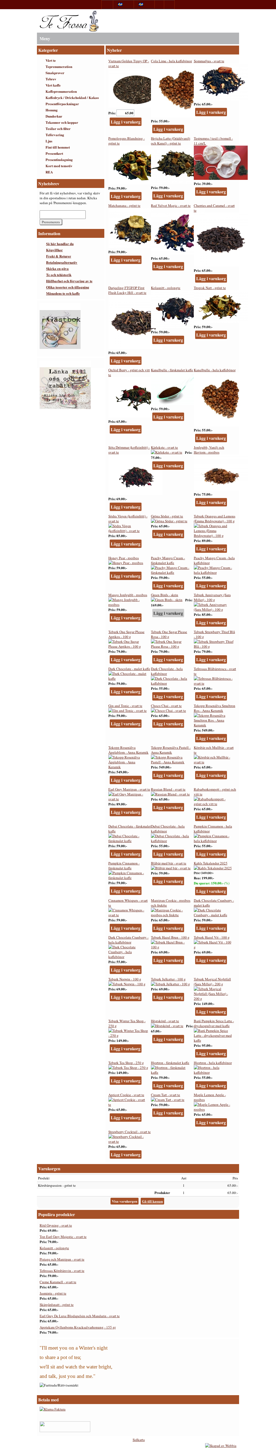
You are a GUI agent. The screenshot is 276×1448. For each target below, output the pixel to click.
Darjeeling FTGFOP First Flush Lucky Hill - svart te (127, 290)
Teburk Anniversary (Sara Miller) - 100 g (212, 597)
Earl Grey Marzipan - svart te (129, 789)
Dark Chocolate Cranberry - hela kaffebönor (128, 940)
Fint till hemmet (58, 147)
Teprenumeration (59, 66)
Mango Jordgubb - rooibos (127, 594)
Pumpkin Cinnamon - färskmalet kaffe (124, 865)
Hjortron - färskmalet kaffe (170, 1062)
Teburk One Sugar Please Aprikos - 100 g (126, 634)
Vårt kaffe (53, 85)
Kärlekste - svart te (164, 447)
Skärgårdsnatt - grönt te (57, 1304)
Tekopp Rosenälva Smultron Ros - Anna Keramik (214, 708)
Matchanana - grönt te (124, 205)
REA (49, 171)
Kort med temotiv (59, 165)
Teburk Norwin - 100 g (124, 979)
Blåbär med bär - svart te (168, 863)
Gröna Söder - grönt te (167, 516)
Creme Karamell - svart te (58, 1281)
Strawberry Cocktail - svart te (129, 1131)
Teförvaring (55, 134)
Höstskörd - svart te (165, 1020)
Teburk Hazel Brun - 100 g (170, 937)
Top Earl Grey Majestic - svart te (63, 1236)
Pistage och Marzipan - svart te (62, 1259)
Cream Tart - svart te (165, 1094)
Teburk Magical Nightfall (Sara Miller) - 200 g (212, 981)
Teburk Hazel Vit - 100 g (212, 937)
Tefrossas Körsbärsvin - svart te (62, 1270)
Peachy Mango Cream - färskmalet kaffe (168, 560)
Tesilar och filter (58, 128)
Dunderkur (54, 116)
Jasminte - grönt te (53, 1293)
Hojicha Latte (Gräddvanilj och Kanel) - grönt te (170, 141)
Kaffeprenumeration (61, 91)
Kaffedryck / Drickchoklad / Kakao (72, 97)
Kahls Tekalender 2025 (210, 863)
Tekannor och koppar (62, 122)
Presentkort (54, 153)
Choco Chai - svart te (166, 705)
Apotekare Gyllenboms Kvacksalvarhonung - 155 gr (78, 1327)
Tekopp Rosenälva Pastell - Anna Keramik (171, 750)
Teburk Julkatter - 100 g (168, 979)
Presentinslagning (59, 159)
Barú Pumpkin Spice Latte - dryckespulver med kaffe (214, 1023)
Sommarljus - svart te (209, 61)
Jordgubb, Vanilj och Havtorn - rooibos (209, 450)
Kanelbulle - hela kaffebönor (215, 370)
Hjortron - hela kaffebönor (213, 1062)
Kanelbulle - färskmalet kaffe (172, 370)
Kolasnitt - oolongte (165, 287)
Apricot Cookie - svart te (126, 1094)
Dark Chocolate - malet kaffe (129, 668)
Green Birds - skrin (164, 594)
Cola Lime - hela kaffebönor (171, 61)
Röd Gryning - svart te (56, 1225)
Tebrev (51, 78)
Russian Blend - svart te (168, 789)
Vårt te (51, 60)
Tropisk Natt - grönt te (210, 287)
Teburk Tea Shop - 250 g (126, 1062)
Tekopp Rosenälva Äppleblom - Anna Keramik (128, 750)
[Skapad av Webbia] (220, 1445)
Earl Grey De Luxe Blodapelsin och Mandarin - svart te (80, 1315)
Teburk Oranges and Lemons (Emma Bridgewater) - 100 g (214, 518)
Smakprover (55, 72)
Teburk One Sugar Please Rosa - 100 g (169, 634)
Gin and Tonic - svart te (125, 705)
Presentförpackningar (62, 103)
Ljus (49, 140)
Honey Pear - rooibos (123, 557)
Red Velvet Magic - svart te (171, 205)
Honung (52, 109)
